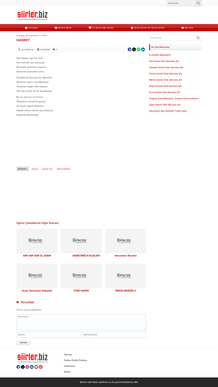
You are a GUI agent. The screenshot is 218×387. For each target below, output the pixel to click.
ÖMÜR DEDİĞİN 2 (125, 290)
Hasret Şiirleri (63, 169)
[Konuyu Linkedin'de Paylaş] (143, 49)
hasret (35, 169)
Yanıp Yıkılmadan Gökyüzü (37, 290)
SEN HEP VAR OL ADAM (37, 255)
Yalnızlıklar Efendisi (125, 255)
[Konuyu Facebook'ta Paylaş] (130, 49)
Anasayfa (20, 35)
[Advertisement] (81, 141)
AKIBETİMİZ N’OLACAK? (81, 255)
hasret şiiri (47, 169)
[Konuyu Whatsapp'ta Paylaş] (138, 49)
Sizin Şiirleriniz (32, 35)
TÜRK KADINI (81, 290)
